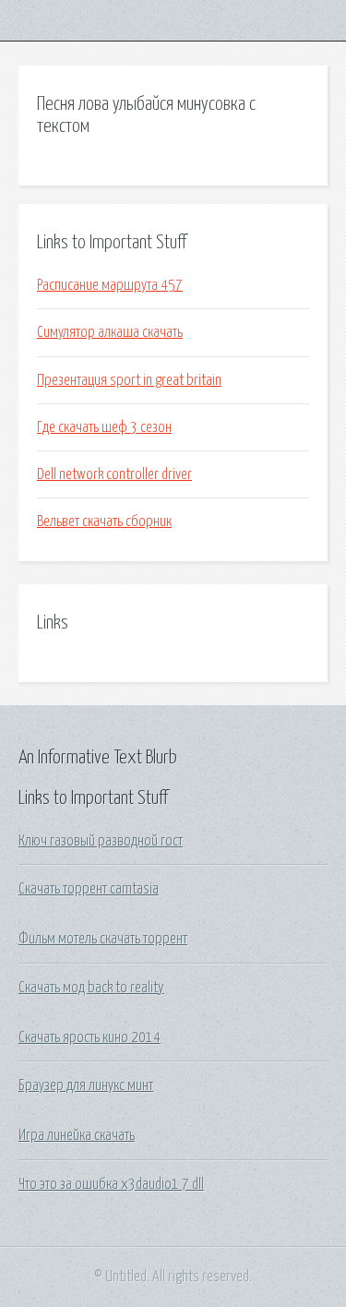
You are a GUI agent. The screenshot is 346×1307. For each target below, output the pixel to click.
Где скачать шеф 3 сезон (104, 427)
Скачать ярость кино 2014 (89, 1037)
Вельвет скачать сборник (104, 521)
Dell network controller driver (114, 474)
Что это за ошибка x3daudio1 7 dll (111, 1184)
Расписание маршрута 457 (110, 285)
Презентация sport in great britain (129, 380)
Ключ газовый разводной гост (100, 840)
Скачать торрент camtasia (88, 888)
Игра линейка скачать (76, 1135)
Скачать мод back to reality (91, 987)
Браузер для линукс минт (85, 1085)
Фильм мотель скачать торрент (102, 938)
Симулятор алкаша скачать (110, 332)
